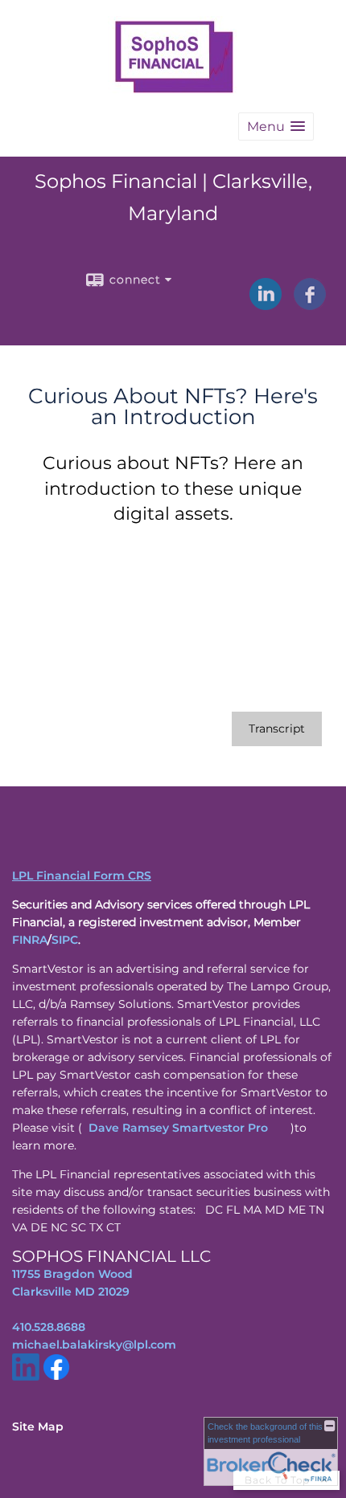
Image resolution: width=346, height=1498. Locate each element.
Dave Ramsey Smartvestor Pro (178, 1127)
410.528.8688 (48, 1327)
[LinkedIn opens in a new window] (265, 304)
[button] (276, 126)
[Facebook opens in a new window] (310, 304)
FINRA (29, 940)
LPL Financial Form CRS (81, 875)
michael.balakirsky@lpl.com (94, 1344)
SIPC (64, 940)
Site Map (38, 1426)
